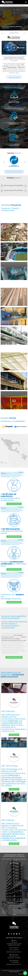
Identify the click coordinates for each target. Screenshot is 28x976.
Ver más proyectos (14, 234)
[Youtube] (16, 934)
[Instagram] (11, 934)
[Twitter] (19, 934)
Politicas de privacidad (22, 974)
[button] (14, 47)
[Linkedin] (14, 934)
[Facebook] (9, 934)
